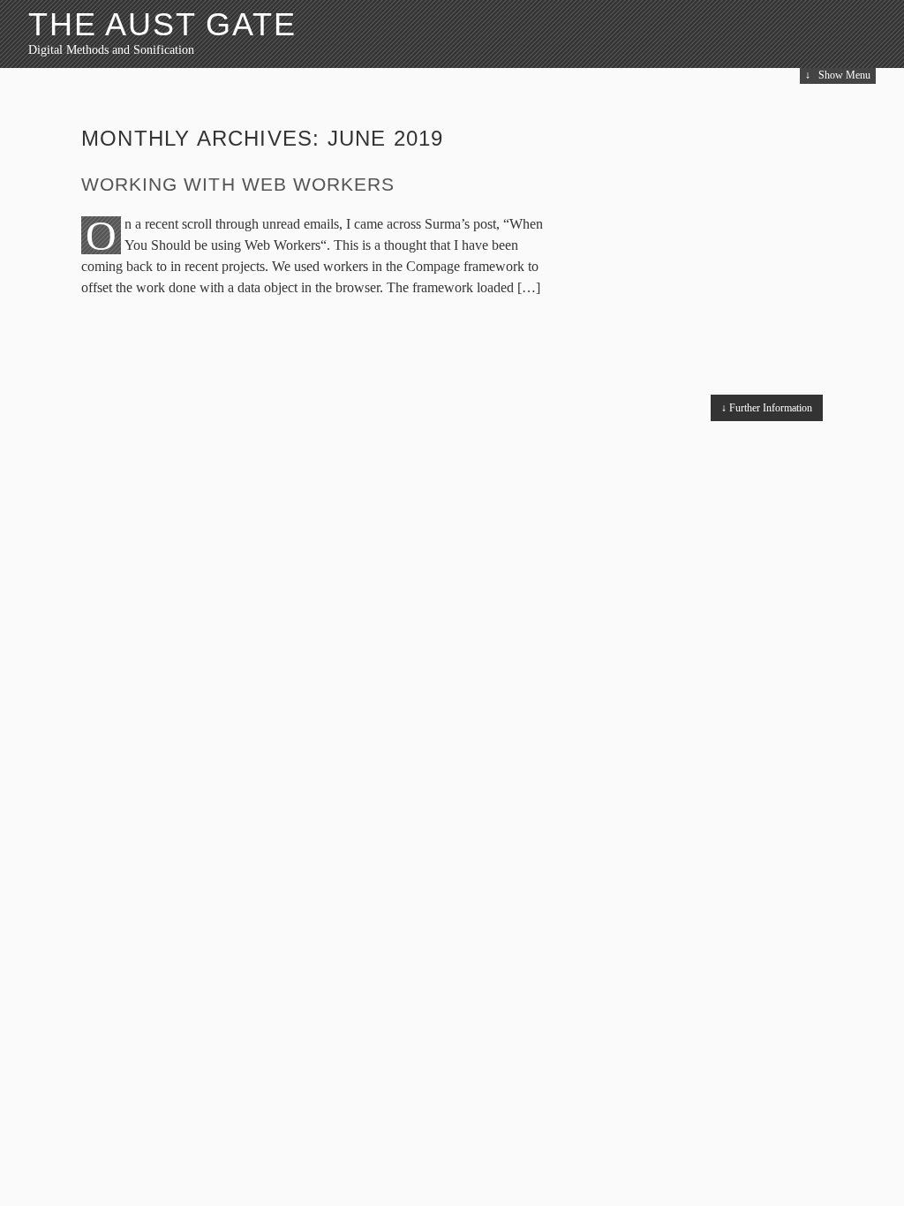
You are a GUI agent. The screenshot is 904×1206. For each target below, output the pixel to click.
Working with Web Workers (238, 184)
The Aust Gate (162, 24)
